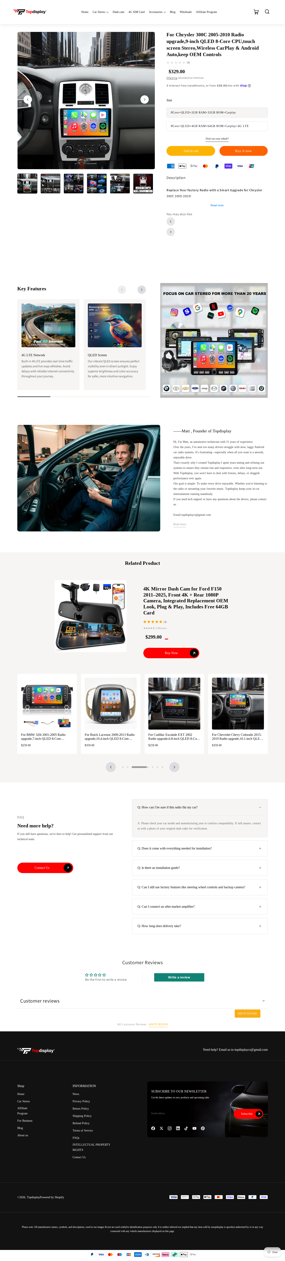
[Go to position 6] (162, 767)
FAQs (76, 1137)
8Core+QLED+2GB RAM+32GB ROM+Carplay (203, 112)
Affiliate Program (206, 12)
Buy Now (171, 653)
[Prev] (122, 290)
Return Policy (81, 1108)
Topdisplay (33, 1197)
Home (84, 12)
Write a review (179, 977)
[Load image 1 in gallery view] (27, 184)
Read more (217, 205)
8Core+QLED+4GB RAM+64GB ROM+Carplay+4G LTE (210, 126)
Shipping (171, 77)
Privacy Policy (81, 1101)
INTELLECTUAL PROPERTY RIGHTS (91, 1147)
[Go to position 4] (145, 767)
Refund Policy (81, 1123)
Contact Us (79, 1157)
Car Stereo (99, 12)
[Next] (141, 290)
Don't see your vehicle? (217, 138)
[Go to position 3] (132, 767)
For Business (24, 1120)
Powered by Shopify (52, 1197)
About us (22, 1135)
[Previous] (111, 767)
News (76, 1094)
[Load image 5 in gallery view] (120, 184)
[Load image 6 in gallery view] (143, 184)
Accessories (155, 12)
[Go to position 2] (128, 767)
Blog (172, 12)
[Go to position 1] (123, 767)
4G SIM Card (137, 12)
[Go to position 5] (157, 767)
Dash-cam (118, 12)
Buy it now (243, 151)
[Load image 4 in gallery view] (97, 184)
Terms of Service (83, 1130)
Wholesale (186, 12)
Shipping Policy (82, 1116)
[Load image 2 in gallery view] (50, 184)
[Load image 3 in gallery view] (74, 184)
